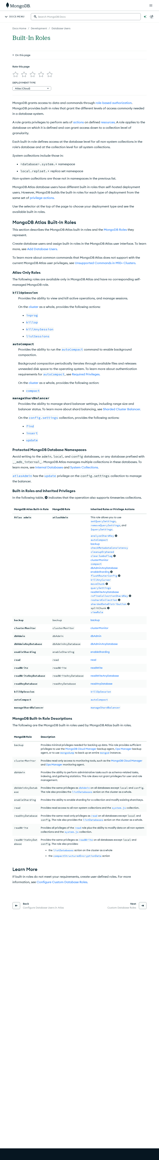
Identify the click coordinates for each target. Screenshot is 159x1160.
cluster (33, 307)
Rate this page (21, 66)
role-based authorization (114, 103)
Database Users (61, 28)
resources (108, 122)
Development (39, 28)
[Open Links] (151, 5)
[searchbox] (86, 16)
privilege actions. (42, 198)
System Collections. (84, 467)
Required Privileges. (86, 374)
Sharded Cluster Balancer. (122, 409)
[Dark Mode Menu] (151, 16)
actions (78, 122)
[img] (15, 74)
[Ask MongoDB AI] (145, 16)
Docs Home (19, 28)
